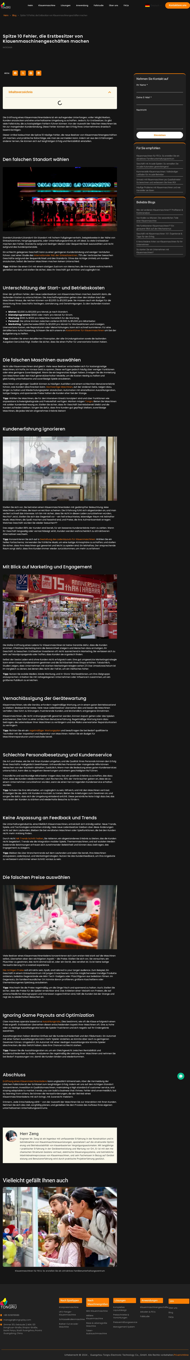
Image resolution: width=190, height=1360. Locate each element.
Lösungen (66, 5)
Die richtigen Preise (13, 970)
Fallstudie (98, 5)
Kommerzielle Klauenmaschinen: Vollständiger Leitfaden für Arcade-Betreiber (157, 173)
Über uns (113, 5)
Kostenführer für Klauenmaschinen (85, 330)
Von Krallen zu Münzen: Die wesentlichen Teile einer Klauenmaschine (157, 219)
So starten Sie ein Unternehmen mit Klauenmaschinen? (152, 251)
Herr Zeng (29, 1133)
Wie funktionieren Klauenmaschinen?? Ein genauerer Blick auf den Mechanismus (155, 227)
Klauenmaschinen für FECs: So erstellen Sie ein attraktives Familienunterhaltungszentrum (60, 1270)
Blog (14, 15)
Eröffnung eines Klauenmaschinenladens (25, 1081)
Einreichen (160, 135)
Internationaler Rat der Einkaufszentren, (56, 255)
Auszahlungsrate (51, 1021)
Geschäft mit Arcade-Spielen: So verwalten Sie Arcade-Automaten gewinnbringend (157, 165)
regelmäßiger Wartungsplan (44, 730)
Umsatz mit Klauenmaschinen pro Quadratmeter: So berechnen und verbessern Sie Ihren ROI (158, 181)
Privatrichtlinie (181, 1354)
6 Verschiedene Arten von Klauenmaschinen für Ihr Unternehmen (159, 243)
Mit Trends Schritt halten (29, 838)
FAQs (126, 5)
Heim (30, 5)
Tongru (89, 401)
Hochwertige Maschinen (59, 387)
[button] (15, 73)
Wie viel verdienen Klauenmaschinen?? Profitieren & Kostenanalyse (159, 211)
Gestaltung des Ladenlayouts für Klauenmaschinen (67, 539)
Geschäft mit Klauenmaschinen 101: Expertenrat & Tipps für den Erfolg (159, 235)
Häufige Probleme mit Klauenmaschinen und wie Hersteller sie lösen (158, 189)
